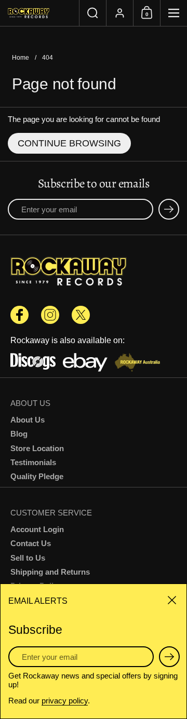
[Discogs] (33, 363)
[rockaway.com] (39, 13)
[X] (81, 315)
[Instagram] (50, 315)
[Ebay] (85, 363)
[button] (92, 13)
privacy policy (65, 700)
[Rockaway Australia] (137, 363)
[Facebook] (19, 315)
